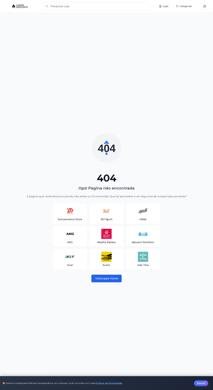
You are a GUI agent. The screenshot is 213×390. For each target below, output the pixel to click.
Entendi (201, 383)
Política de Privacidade (109, 383)
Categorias (186, 6)
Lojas (165, 6)
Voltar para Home (106, 278)
